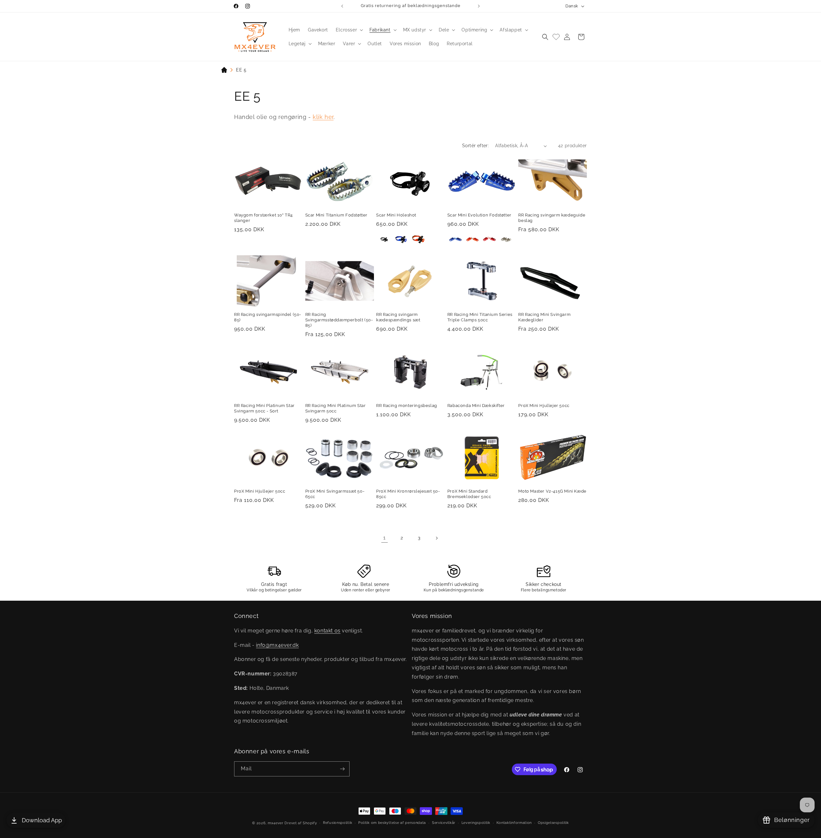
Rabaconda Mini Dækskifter (476, 405)
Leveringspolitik (475, 823)
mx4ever (276, 823)
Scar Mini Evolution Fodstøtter (479, 215)
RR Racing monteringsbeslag (406, 405)
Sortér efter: (475, 145)
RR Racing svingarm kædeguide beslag (551, 218)
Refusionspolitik (337, 823)
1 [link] (384, 538)
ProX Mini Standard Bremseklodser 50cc (469, 494)
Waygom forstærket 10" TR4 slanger (263, 218)
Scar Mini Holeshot (396, 215)
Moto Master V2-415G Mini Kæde (552, 491)
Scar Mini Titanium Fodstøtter (336, 215)
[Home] (224, 71)
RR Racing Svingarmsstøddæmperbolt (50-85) (339, 320)
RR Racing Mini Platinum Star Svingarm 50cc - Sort (264, 408)
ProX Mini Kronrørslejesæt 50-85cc (408, 494)
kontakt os (327, 630)
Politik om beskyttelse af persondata (392, 823)
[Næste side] (436, 538)
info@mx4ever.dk (277, 645)
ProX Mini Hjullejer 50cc (543, 405)
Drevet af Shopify (300, 823)
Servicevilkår (443, 823)
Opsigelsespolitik (553, 823)
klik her (323, 117)
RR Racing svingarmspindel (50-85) (267, 317)
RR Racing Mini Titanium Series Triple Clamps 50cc (479, 317)
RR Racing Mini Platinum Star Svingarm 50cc (335, 408)
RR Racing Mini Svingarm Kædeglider (544, 317)
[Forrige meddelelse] (342, 6)
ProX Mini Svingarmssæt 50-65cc (335, 494)
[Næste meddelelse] (479, 6)
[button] (349, 30)
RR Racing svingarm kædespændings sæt (398, 317)
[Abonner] (342, 768)
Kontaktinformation (514, 823)
